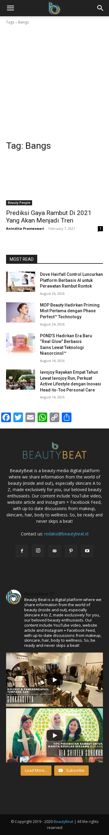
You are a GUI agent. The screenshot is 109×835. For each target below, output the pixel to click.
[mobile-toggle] (10, 8)
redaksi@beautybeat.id (66, 534)
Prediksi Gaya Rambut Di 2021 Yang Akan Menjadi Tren (48, 216)
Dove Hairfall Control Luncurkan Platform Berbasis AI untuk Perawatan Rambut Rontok (71, 280)
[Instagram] (38, 551)
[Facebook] (22, 551)
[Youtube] (87, 551)
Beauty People (19, 203)
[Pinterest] (71, 551)
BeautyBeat (63, 821)
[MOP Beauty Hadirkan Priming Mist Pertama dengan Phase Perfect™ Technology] (20, 312)
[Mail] (54, 551)
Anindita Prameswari (25, 228)
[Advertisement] (54, 82)
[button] (100, 8)
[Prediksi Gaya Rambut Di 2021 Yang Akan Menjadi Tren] (54, 181)
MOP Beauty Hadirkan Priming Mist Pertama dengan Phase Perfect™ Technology (70, 311)
